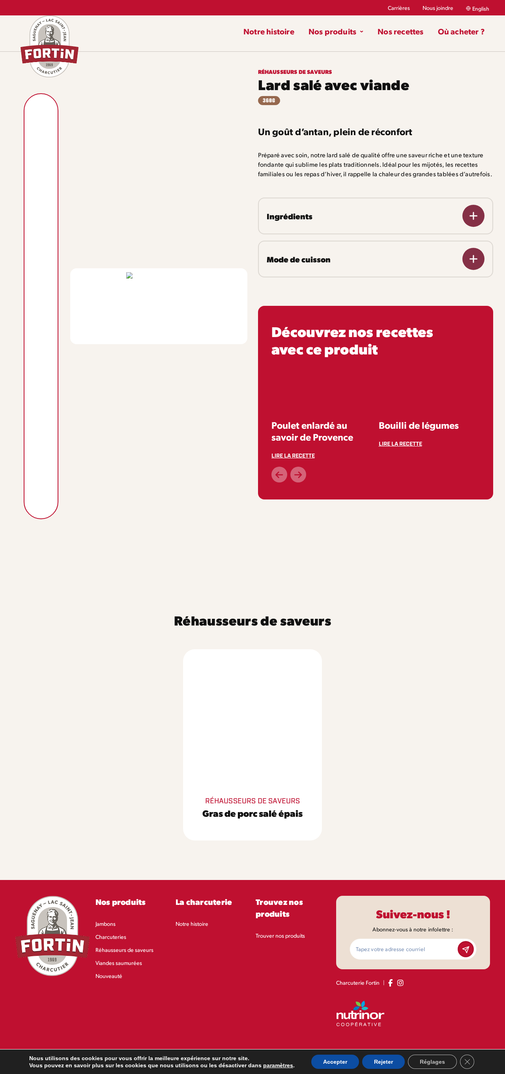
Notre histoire (192, 923)
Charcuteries (110, 936)
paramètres (278, 1065)
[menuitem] (272, 31)
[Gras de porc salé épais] (252, 744)
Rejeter (383, 1062)
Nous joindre (438, 7)
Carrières (399, 7)
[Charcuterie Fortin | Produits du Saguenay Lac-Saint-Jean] (50, 46)
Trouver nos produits (280, 935)
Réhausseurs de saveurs (124, 949)
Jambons (105, 923)
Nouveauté (108, 975)
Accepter (335, 1062)
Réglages (432, 1062)
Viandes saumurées (118, 962)
